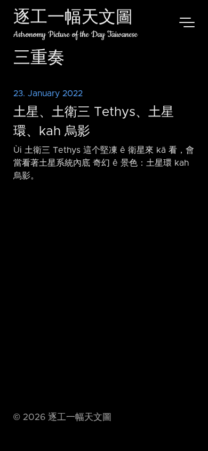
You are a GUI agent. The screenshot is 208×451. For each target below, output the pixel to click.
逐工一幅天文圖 (73, 18)
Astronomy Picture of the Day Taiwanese (75, 34)
